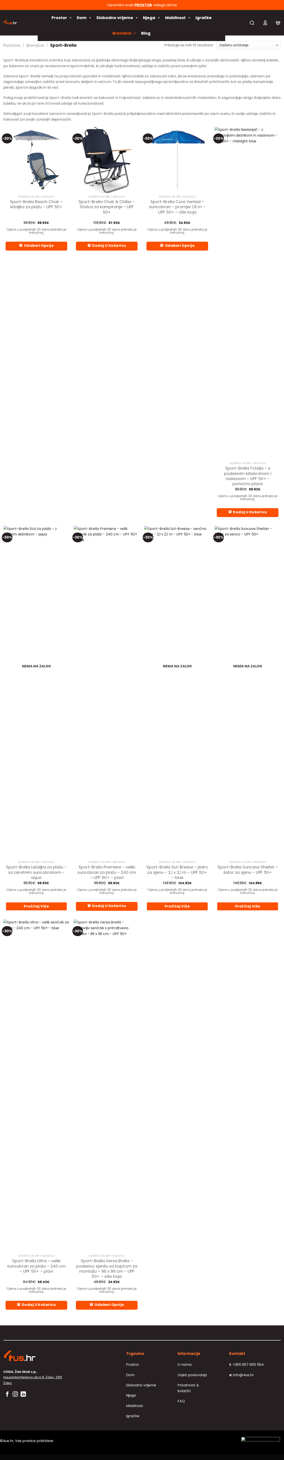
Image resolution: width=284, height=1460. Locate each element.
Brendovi (121, 33)
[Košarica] (278, 23)
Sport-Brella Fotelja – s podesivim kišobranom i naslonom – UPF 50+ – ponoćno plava (247, 476)
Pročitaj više (36, 906)
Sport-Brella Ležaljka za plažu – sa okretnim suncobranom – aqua (36, 872)
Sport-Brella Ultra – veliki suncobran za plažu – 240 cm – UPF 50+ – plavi (36, 1266)
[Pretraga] (252, 22)
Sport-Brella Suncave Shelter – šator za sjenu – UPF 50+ (247, 869)
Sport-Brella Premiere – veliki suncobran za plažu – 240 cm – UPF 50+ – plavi (106, 872)
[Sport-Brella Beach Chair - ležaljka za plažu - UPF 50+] (36, 160)
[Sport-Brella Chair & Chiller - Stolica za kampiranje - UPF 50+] (107, 160)
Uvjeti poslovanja (192, 1375)
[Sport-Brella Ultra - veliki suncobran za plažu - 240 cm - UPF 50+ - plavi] (36, 1085)
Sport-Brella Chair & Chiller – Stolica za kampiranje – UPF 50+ (107, 207)
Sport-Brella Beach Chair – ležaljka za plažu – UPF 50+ (36, 204)
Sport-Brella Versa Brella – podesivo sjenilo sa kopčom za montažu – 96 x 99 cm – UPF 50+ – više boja (106, 1268)
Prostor (59, 17)
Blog (145, 33)
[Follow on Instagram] (15, 1394)
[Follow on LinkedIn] (23, 1394)
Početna (11, 45)
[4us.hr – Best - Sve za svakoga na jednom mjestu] (17, 23)
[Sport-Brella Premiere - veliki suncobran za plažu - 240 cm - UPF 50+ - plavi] (107, 692)
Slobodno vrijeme (114, 17)
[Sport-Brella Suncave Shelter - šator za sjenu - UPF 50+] (248, 692)
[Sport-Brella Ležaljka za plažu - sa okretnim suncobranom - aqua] (36, 692)
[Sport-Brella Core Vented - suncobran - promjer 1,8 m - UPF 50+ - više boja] (177, 160)
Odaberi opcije (39, 245)
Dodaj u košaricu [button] (109, 245)
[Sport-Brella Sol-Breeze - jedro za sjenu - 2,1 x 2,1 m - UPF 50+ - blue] (177, 692)
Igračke (203, 17)
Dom (82, 17)
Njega (149, 17)
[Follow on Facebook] (7, 1394)
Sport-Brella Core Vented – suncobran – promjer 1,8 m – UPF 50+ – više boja (177, 207)
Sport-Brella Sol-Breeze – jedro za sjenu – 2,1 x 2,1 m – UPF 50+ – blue (177, 872)
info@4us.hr (241, 1375)
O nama (184, 1364)
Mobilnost (175, 17)
